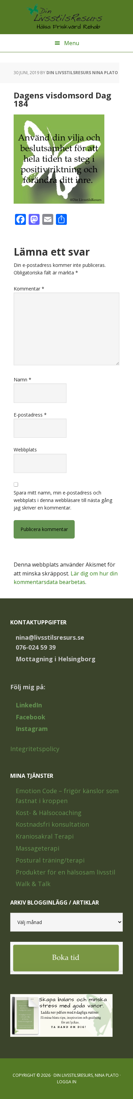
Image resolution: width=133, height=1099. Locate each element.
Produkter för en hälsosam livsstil (65, 872)
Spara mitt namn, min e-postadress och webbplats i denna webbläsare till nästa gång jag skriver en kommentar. (63, 500)
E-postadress (30, 414)
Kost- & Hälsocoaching (49, 813)
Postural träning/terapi (50, 860)
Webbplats (25, 449)
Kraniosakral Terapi (45, 836)
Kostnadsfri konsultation (52, 824)
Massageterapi (37, 848)
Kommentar (29, 288)
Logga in (66, 1082)
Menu (71, 43)
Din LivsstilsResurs (66, 17)
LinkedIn (29, 705)
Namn (22, 379)
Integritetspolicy (34, 749)
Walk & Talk (33, 884)
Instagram (32, 728)
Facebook (30, 717)
